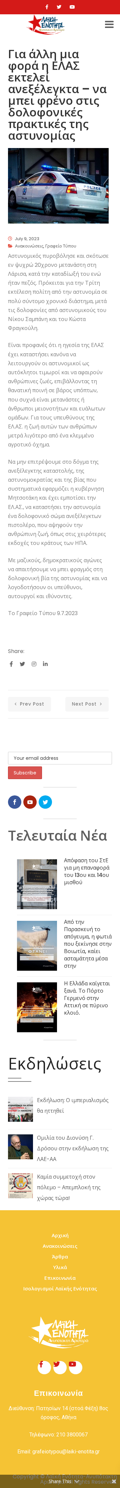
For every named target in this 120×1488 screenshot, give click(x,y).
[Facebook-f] (44, 1367)
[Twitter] (59, 7)
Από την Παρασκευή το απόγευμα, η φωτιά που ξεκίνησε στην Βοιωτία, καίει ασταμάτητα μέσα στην (88, 944)
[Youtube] (72, 7)
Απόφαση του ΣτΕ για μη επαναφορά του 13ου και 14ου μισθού (86, 871)
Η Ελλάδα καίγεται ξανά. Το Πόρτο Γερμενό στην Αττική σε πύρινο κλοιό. (87, 998)
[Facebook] (46, 7)
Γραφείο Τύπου (60, 246)
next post (85, 704)
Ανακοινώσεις (29, 246)
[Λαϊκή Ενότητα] (46, 24)
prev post (31, 704)
